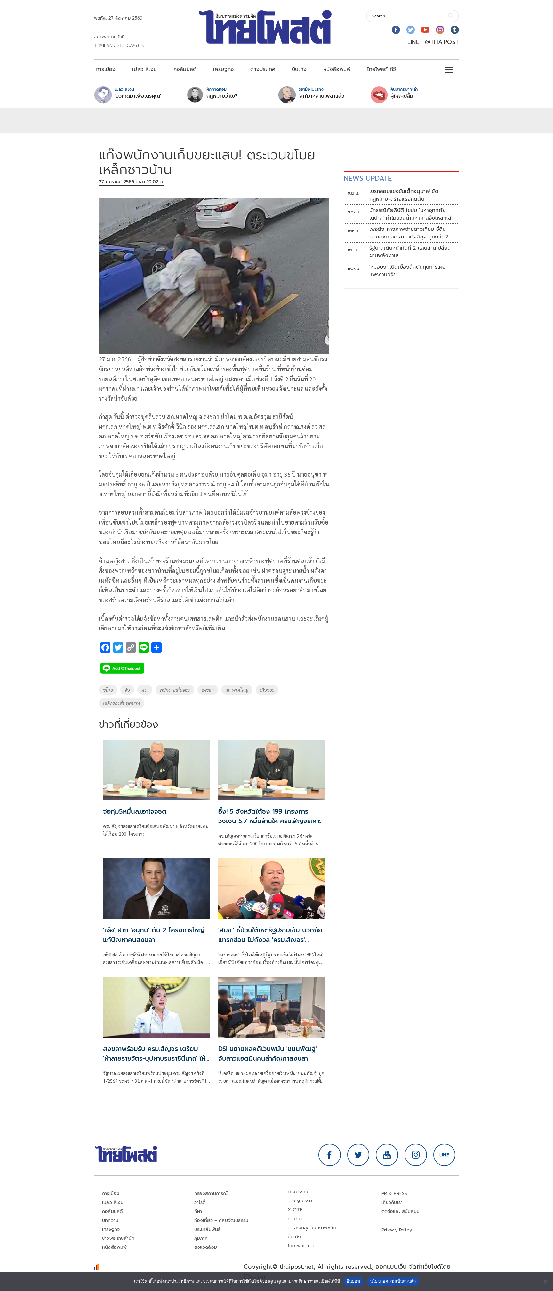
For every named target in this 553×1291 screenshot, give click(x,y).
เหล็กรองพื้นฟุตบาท (121, 703)
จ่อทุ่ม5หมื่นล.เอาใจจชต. (135, 811)
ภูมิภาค (201, 1238)
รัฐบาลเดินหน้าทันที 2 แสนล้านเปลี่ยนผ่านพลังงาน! (410, 252)
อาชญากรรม (300, 1201)
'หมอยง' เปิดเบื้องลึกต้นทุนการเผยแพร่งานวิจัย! (407, 270)
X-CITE (295, 1210)
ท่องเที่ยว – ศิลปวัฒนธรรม (221, 1220)
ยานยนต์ (296, 1218)
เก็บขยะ (267, 690)
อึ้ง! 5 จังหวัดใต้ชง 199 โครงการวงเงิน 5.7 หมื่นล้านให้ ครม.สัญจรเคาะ (269, 816)
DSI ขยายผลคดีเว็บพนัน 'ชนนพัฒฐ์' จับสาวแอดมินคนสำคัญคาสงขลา (267, 1053)
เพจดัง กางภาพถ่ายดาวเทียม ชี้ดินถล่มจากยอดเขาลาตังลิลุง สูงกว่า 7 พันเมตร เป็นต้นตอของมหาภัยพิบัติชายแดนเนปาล (409, 233)
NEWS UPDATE (368, 178)
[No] (545, 1281)
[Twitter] (410, 30)
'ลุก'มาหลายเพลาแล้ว (321, 96)
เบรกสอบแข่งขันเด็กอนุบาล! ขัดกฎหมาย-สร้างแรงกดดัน (403, 195)
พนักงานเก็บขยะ (175, 690)
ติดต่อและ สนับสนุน (400, 1211)
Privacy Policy (396, 1230)
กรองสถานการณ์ (211, 1193)
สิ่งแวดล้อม (205, 1247)
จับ (127, 690)
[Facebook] (396, 30)
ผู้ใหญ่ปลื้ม (401, 96)
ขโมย (108, 690)
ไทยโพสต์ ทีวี (381, 69)
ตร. (144, 690)
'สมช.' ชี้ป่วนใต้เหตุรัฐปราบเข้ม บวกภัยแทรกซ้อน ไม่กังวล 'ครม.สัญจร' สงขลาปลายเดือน (270, 939)
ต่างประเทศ (262, 69)
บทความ (110, 1220)
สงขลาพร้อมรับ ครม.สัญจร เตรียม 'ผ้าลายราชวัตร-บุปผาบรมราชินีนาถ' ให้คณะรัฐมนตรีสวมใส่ (154, 1058)
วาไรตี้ (200, 1202)
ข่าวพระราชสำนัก (118, 1238)
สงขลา (208, 690)
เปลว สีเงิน (144, 69)
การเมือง (106, 69)
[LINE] (444, 1155)
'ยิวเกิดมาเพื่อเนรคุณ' (138, 96)
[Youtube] (425, 30)
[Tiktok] (454, 30)
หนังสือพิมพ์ (336, 69)
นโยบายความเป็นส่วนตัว (393, 1281)
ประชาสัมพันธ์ (207, 1229)
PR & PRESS (394, 1193)
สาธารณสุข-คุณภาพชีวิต (312, 1227)
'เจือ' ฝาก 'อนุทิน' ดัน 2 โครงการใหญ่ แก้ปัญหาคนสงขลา (153, 934)
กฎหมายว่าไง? (221, 96)
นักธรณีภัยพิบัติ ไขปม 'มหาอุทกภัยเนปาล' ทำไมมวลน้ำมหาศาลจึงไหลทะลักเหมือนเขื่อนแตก (412, 214)
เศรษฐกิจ (223, 69)
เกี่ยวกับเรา (392, 1202)
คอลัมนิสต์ (184, 69)
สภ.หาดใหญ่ (237, 690)
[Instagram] (440, 30)
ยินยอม (353, 1281)
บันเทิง (299, 69)
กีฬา (198, 1211)
